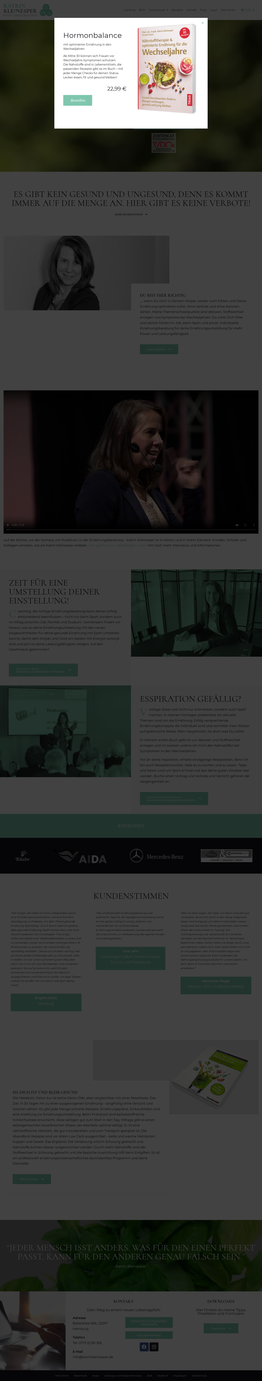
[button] (202, 22)
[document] (131, 690)
